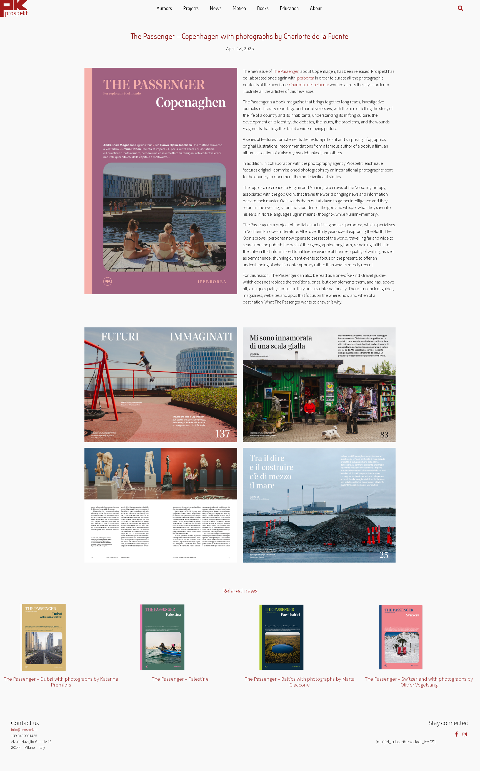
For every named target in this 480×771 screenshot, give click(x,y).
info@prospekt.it (24, 729)
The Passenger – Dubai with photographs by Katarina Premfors (61, 681)
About (316, 8)
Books (263, 8)
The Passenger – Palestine (180, 678)
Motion (239, 8)
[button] (460, 8)
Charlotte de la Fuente (309, 84)
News (216, 8)
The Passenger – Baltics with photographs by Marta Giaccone (299, 681)
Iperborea (305, 78)
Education (289, 8)
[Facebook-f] (456, 734)
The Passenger (285, 71)
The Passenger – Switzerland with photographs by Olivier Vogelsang (419, 681)
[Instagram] (465, 734)
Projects (191, 8)
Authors (164, 8)
